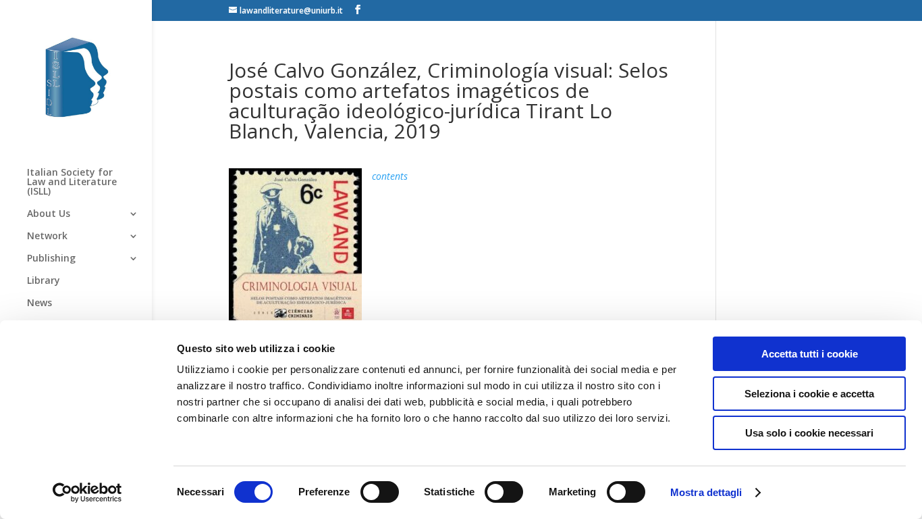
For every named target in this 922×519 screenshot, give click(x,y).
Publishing (51, 258)
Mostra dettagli (706, 492)
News (39, 303)
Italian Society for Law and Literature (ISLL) (72, 182)
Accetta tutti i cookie (809, 354)
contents (390, 176)
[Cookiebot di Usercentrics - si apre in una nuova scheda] (87, 493)
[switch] (379, 492)
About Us (48, 214)
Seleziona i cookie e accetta (809, 393)
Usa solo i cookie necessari (809, 433)
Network (47, 236)
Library (43, 281)
